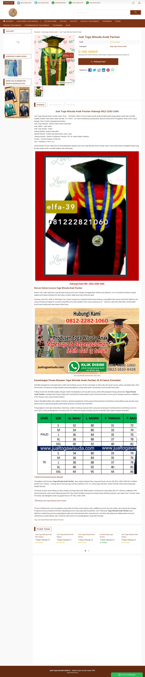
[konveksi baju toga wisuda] (108, 545)
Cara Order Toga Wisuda (27, 21)
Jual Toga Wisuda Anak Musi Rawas (43, 560)
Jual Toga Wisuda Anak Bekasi (86, 560)
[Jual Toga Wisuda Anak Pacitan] (50, 501)
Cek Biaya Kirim (50, 21)
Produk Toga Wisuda (12, 25)
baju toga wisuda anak (118, 46)
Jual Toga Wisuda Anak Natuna (65, 560)
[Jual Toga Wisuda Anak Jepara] (130, 545)
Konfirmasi (107, 21)
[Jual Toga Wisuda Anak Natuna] (65, 545)
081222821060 (26, 3)
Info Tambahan (55, 105)
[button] (135, 12)
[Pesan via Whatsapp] (133, 3)
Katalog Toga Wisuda (90, 21)
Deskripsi (40, 105)
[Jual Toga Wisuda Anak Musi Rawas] (44, 545)
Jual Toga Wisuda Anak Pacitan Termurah (51, 520)
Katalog (73, 21)
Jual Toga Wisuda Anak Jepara (129, 560)
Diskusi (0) (70, 105)
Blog (68, 25)
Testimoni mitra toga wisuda (37, 25)
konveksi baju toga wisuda (106, 560)
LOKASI (118, 21)
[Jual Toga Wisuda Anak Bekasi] (87, 545)
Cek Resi (63, 21)
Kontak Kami (8, 3)
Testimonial (58, 25)
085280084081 (60, 3)
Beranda (9, 21)
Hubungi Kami (99, 62)
